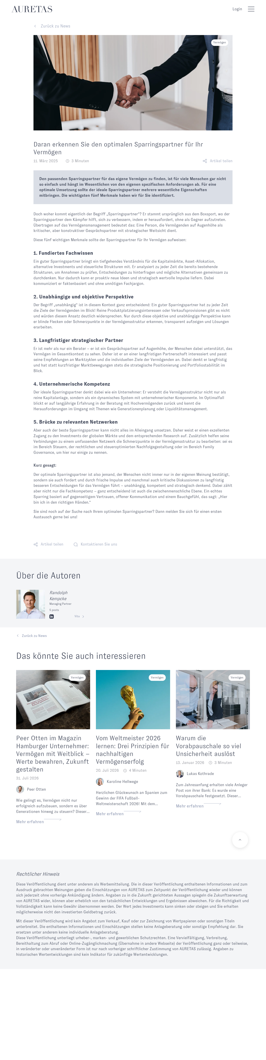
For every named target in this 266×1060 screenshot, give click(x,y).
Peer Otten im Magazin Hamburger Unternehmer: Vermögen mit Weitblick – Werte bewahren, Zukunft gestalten (53, 753)
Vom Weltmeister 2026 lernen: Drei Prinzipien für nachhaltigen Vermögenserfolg (132, 749)
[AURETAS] (32, 9)
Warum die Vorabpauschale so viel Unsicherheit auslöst (208, 745)
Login (237, 9)
